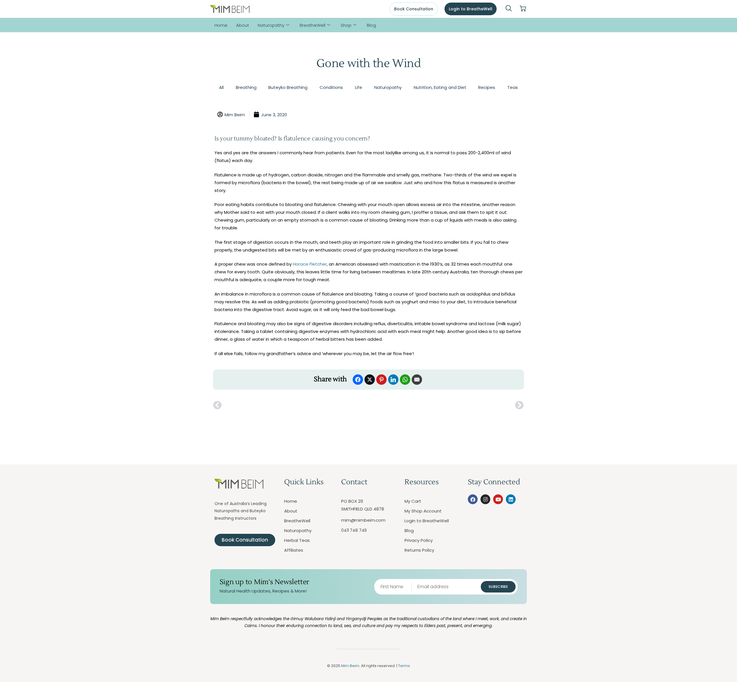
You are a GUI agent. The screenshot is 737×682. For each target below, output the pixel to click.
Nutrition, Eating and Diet (440, 87)
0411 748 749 (354, 530)
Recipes (486, 87)
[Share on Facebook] (358, 379)
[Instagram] (485, 499)
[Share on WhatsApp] (405, 379)
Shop (346, 25)
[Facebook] (473, 499)
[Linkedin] (511, 499)
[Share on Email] (417, 379)
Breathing (246, 87)
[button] (508, 9)
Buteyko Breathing (287, 87)
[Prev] (290, 405)
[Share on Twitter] (369, 379)
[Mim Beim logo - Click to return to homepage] (230, 9)
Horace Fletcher (310, 264)
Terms (404, 665)
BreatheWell (312, 25)
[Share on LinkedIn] (393, 379)
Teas (512, 87)
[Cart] (523, 8)
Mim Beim (350, 665)
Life (358, 87)
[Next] (446, 405)
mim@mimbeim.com (363, 520)
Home (220, 25)
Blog (371, 25)
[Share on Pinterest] (381, 379)
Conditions (331, 87)
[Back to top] (707, 652)
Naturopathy (271, 25)
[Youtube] (498, 499)
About (242, 25)
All (221, 87)
